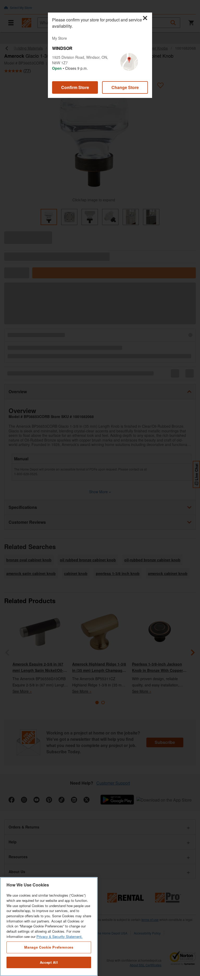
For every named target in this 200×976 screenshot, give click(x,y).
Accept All (49, 962)
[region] (49, 926)
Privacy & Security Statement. (59, 936)
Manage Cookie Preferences (48, 947)
